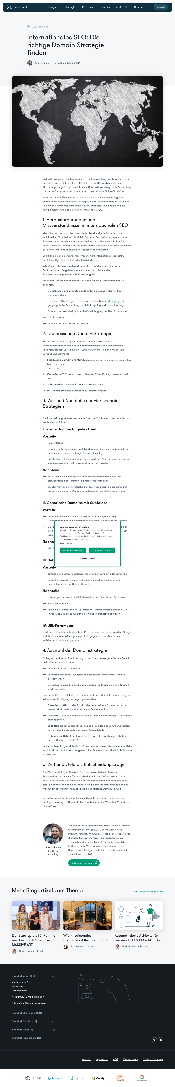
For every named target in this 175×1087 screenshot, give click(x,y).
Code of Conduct (153, 1059)
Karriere (120, 7)
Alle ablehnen (102, 550)
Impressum (102, 1059)
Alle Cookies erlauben (72, 550)
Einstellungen (87, 558)
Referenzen (88, 7)
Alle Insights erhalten (146, 891)
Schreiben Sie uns (81, 863)
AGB (115, 1059)
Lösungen (51, 7)
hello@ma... (28, 996)
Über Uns (138, 7)
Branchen (105, 7)
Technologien (69, 7)
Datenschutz (130, 1059)
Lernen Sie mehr (66, 543)
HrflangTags (113, 301)
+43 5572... (29, 1003)
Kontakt (86, 1059)
